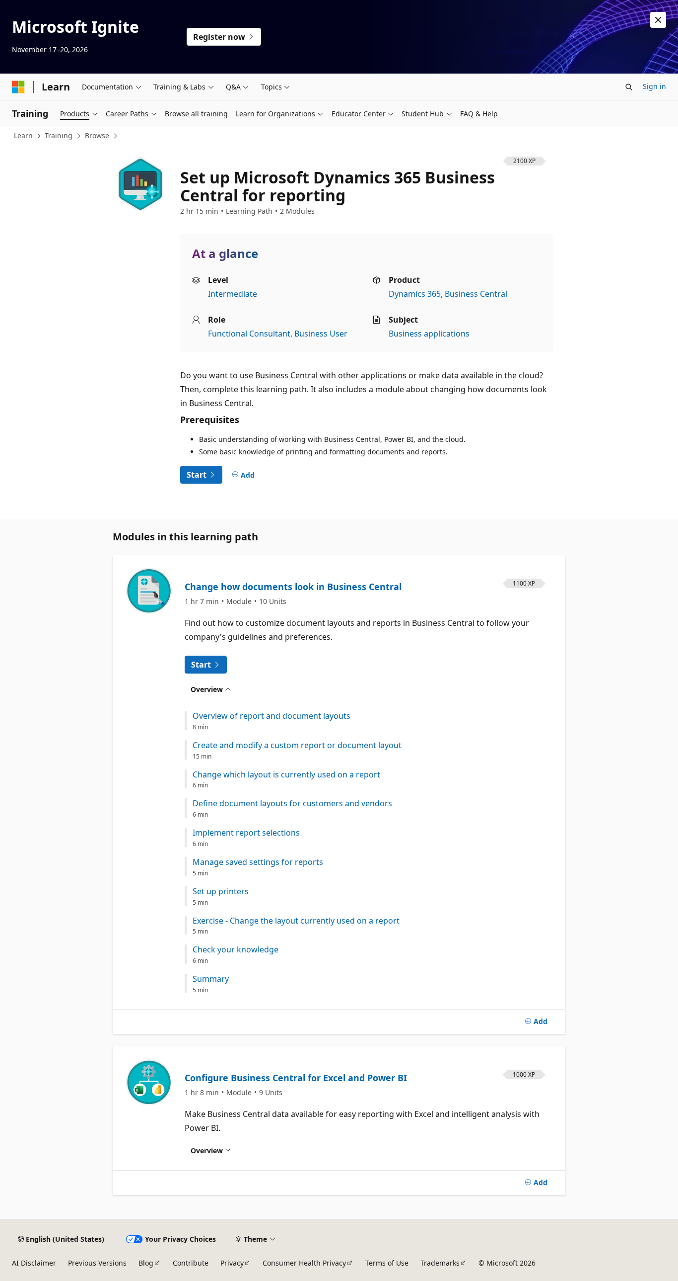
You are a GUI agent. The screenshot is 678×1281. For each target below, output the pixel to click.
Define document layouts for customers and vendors (292, 803)
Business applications (429, 333)
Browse (97, 135)
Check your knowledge (235, 949)
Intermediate (232, 293)
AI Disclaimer (34, 1263)
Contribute (190, 1263)
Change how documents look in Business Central (293, 587)
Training (58, 135)
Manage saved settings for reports (258, 862)
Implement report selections (246, 833)
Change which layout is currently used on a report (286, 774)
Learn (23, 135)
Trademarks (440, 1263)
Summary (211, 979)
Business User (320, 333)
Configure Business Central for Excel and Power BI (296, 1078)
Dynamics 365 (415, 293)
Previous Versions (97, 1263)
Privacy (232, 1263)
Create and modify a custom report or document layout (297, 745)
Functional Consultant (249, 333)
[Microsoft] (18, 87)
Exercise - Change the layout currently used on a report (296, 921)
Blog (145, 1263)
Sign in (654, 86)
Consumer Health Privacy (304, 1263)
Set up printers (221, 891)
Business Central (476, 293)
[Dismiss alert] (658, 20)
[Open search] (629, 87)
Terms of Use (386, 1263)
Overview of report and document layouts (271, 716)
